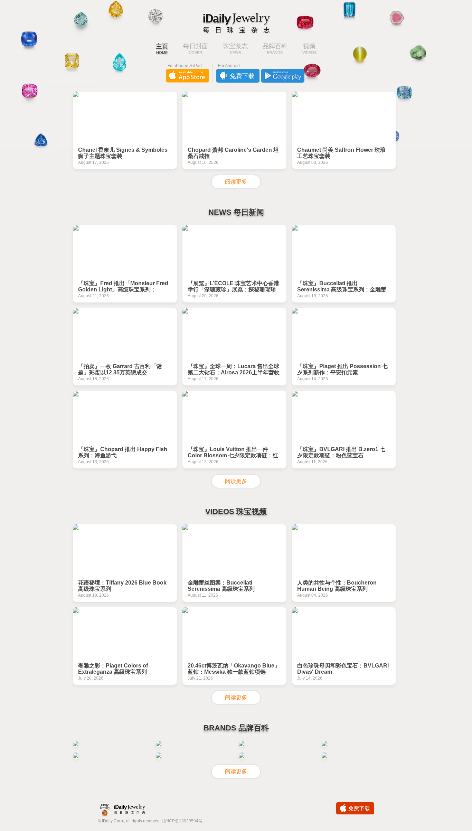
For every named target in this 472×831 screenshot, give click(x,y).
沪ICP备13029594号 (183, 821)
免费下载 (355, 808)
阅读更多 (236, 182)
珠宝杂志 (235, 49)
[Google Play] (282, 76)
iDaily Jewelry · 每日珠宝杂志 (127, 810)
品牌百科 (275, 49)
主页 (162, 49)
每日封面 (195, 49)
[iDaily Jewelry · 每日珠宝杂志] (236, 22)
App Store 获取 (187, 76)
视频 (309, 49)
